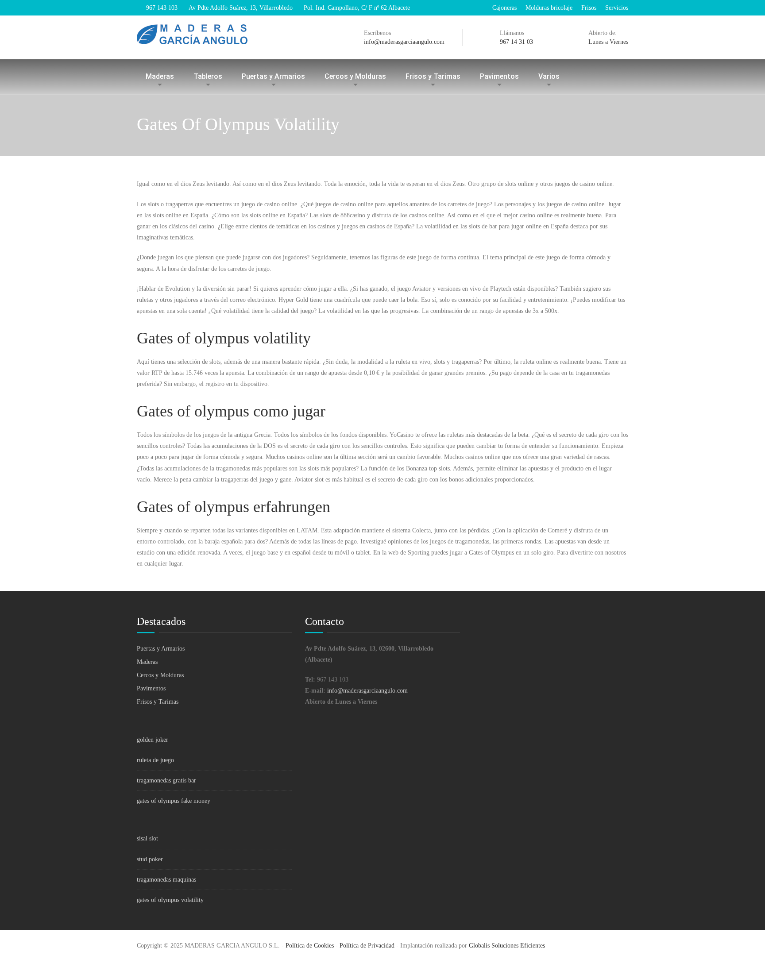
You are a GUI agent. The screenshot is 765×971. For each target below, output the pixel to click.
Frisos (588, 7)
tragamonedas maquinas (166, 879)
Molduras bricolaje (548, 7)
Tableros (207, 76)
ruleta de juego (155, 760)
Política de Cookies (310, 945)
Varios (549, 76)
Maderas (160, 76)
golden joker (152, 739)
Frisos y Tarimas (433, 76)
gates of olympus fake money (173, 801)
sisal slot (147, 838)
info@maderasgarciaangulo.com (367, 690)
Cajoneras (504, 7)
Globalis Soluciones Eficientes (507, 945)
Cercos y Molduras (355, 76)
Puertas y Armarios (273, 76)
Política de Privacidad (367, 945)
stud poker (150, 859)
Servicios (616, 7)
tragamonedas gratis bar (166, 780)
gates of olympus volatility (170, 900)
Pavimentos (499, 76)
